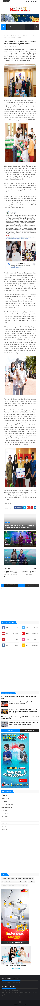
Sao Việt (10, 36)
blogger (21, 585)
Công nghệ (5, 798)
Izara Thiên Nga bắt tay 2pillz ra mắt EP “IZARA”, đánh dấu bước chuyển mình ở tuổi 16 (19, 561)
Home (5, 36)
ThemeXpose (23, 1004)
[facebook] (26, 1)
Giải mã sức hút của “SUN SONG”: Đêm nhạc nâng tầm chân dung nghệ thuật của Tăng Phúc (19, 526)
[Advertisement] (20, 670)
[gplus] (36, 1)
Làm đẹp (4, 810)
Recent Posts (29, 730)
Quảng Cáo (10, 730)
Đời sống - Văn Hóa (7, 804)
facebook (35, 585)
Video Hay (5, 829)
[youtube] (31, 1)
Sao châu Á (5, 816)
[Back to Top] (20, 1002)
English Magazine (7, 807)
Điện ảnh (4, 801)
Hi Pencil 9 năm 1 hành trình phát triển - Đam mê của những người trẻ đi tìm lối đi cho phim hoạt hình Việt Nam (23, 711)
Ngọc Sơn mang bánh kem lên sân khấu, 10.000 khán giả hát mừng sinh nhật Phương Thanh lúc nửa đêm (19, 542)
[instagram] (34, 1)
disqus (28, 585)
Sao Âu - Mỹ (5, 813)
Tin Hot (4, 826)
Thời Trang (5, 823)
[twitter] (29, 1)
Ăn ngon (4, 795)
